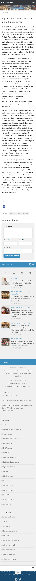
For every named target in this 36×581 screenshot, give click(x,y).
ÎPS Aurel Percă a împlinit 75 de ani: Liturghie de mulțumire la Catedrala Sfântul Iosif (22, 298)
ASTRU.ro (6, 526)
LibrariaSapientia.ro (10, 545)
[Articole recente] (6, 273)
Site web (7, 247)
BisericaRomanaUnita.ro (12, 429)
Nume (6, 240)
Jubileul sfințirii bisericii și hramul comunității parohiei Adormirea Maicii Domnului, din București (22, 329)
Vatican (5, 13)
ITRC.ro (6, 536)
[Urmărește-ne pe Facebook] (30, 264)
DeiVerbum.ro (8, 448)
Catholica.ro (7, 2)
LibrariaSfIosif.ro (9, 550)
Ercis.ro (6, 471)
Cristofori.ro (7, 443)
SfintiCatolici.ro (8, 499)
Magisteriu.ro (8, 476)
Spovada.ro (7, 504)
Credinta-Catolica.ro (10, 438)
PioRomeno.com (9, 554)
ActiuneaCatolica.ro (10, 517)
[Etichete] (30, 273)
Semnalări (14, 294)
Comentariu (8, 226)
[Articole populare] (14, 273)
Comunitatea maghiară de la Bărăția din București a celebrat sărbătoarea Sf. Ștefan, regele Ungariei (22, 313)
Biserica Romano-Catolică (20, 292)
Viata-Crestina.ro (9, 559)
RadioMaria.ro (8, 495)
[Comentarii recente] (22, 273)
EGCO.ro (6, 453)
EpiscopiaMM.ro (9, 467)
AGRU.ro (6, 521)
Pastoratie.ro (8, 481)
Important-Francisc (22, 213)
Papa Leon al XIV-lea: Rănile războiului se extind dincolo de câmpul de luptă (22, 283)
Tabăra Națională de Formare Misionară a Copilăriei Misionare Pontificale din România (22, 343)
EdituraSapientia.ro (10, 531)
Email (21, 240)
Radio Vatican (8, 490)
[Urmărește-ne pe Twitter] (33, 264)
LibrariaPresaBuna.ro (11, 540)
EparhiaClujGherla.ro (10, 457)
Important (12, 213)
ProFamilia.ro (8, 485)
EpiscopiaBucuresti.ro (11, 462)
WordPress (16, 575)
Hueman (24, 575)
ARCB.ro (6, 424)
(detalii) (28, 400)
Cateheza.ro (7, 434)
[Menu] (33, 2)
